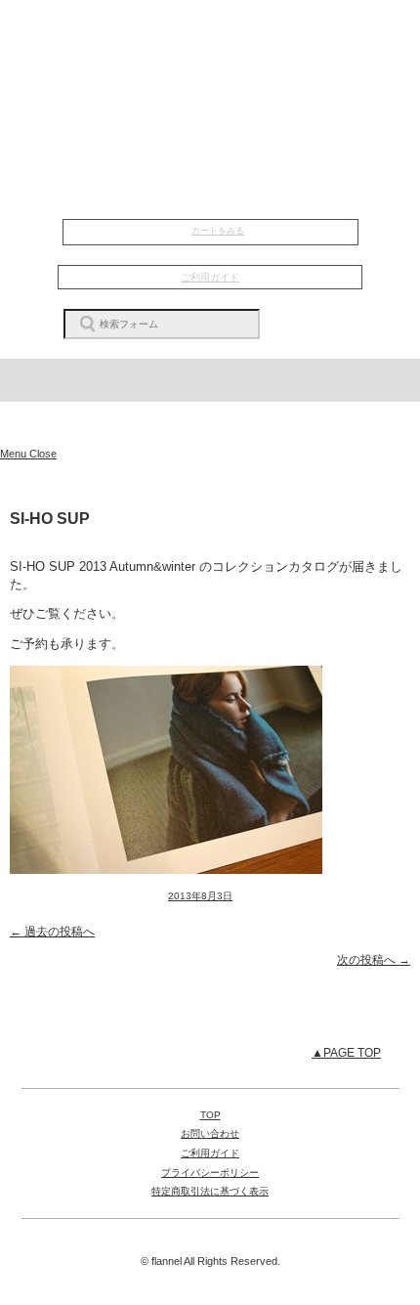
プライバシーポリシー (210, 1172)
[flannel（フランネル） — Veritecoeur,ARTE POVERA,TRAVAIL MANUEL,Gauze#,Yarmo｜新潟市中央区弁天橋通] (210, 424)
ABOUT (210, 84)
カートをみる (217, 231)
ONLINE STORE (210, 180)
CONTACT (210, 134)
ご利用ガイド (210, 277)
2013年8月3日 (200, 896)
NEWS (210, 59)
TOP (210, 33)
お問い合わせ (210, 1133)
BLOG (210, 108)
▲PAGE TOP (346, 1053)
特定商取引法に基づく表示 (210, 1191)
